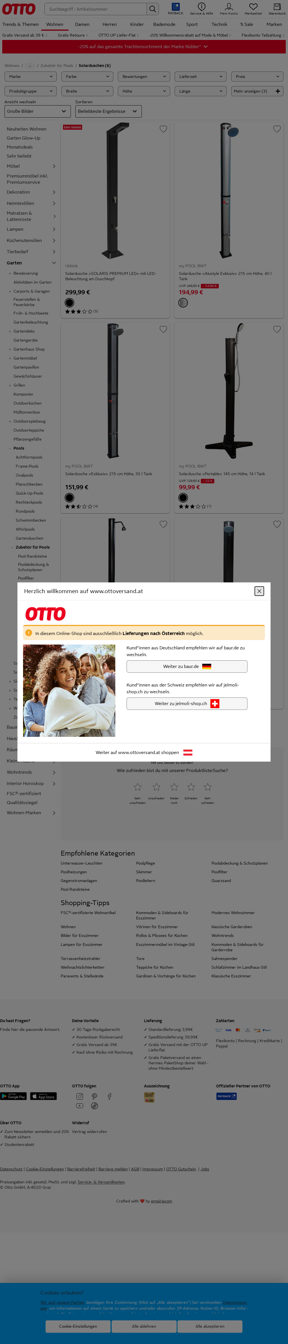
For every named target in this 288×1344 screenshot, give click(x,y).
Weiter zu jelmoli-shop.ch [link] (181, 703)
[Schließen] (259, 591)
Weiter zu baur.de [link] (181, 666)
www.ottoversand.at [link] (139, 752)
